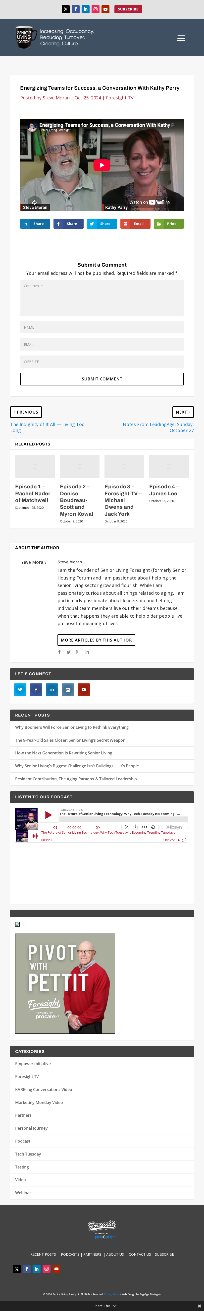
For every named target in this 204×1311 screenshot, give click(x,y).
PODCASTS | (72, 1254)
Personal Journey (31, 1128)
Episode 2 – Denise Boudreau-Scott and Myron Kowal (77, 500)
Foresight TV (120, 98)
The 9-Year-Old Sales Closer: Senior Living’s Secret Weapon (70, 740)
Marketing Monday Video (39, 1102)
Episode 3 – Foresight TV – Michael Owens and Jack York (123, 500)
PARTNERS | (94, 1254)
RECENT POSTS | (45, 1254)
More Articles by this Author (96, 640)
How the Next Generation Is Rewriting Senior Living (63, 753)
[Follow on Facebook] (76, 9)
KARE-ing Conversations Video (43, 1089)
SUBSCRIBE (128, 9)
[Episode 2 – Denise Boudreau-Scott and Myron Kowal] (80, 467)
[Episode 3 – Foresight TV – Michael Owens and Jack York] (124, 467)
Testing (22, 1167)
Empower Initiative (33, 1063)
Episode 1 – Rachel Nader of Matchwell (32, 493)
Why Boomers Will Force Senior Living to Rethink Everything (72, 727)
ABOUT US (115, 1254)
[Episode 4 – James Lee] (169, 467)
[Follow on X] (66, 9)
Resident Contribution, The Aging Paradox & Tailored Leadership (76, 779)
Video (20, 1179)
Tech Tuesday (28, 1154)
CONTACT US (140, 1254)
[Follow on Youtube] (105, 9)
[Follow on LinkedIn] (86, 9)
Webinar (23, 1192)
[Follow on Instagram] (96, 9)
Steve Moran (56, 98)
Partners (23, 1115)
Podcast (22, 1141)
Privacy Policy (111, 1294)
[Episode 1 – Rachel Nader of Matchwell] (35, 467)
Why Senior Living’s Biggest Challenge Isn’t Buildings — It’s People (77, 766)
